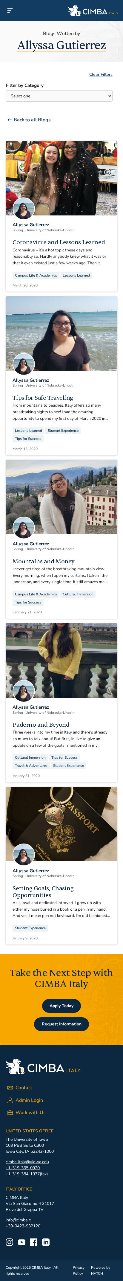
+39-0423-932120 (23, 1226)
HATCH (97, 1273)
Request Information (62, 1024)
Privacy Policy (78, 1270)
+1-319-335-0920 (23, 1168)
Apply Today (61, 1006)
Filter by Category (25, 85)
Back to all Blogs (32, 120)
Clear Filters (101, 74)
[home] (71, 10)
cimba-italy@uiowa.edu (27, 1162)
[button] (10, 10)
